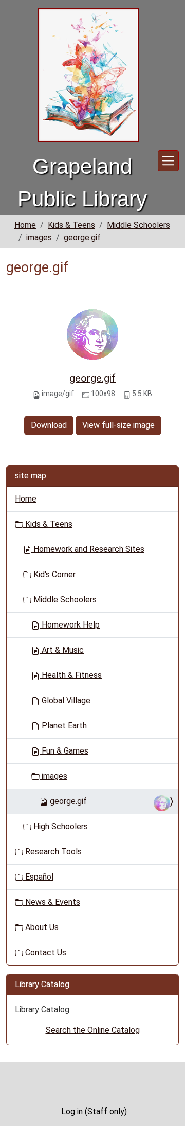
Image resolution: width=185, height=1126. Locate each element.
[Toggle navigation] (168, 160)
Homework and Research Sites (87, 549)
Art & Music (62, 650)
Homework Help (70, 625)
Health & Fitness (71, 675)
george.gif (92, 378)
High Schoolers (59, 826)
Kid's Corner (53, 574)
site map (30, 475)
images (39, 237)
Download (49, 425)
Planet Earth (63, 725)
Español (38, 877)
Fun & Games (64, 751)
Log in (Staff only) (94, 1111)
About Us (41, 927)
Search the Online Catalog (93, 1030)
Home (25, 225)
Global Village (65, 700)
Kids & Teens (71, 225)
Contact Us (44, 952)
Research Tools (52, 851)
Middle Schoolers (138, 225)
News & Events (51, 902)
